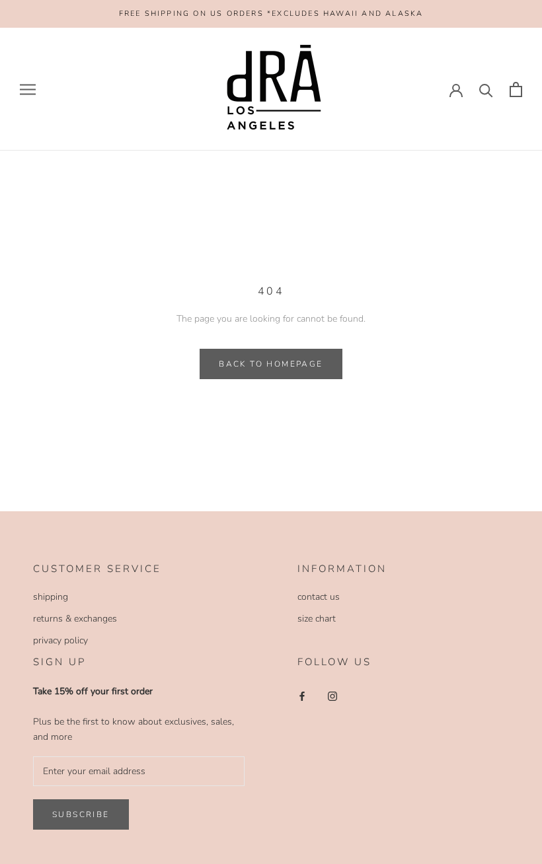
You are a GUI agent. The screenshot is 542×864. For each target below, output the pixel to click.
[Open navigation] (28, 89)
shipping (50, 597)
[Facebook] (302, 695)
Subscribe (81, 814)
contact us (318, 597)
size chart (316, 618)
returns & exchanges (75, 618)
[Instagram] (332, 695)
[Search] (486, 89)
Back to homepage (271, 364)
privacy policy (60, 640)
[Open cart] (516, 89)
